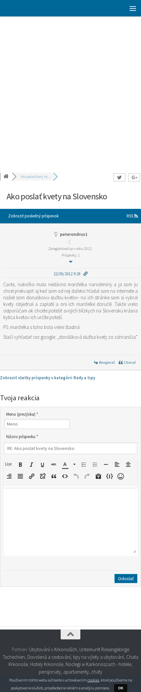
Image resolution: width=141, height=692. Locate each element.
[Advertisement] (70, 90)
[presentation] (9, 464)
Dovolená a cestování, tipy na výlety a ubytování (75, 657)
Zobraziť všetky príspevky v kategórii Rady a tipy (47, 378)
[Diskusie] (6, 177)
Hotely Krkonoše (46, 664)
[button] (9, 464)
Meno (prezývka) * (22, 414)
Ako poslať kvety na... (35, 176)
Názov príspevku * (22, 436)
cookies (93, 680)
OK (120, 687)
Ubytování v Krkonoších (53, 649)
